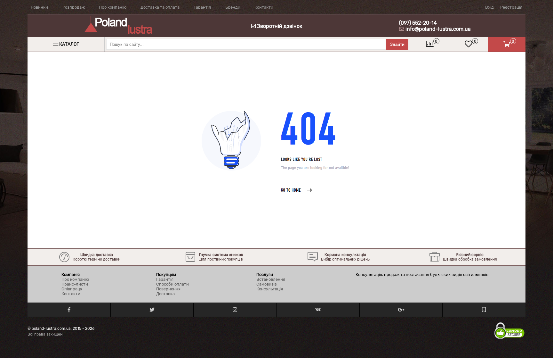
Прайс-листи (74, 284)
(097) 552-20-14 (418, 23)
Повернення (168, 289)
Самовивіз (266, 284)
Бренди (232, 7)
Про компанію (112, 7)
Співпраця (71, 289)
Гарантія (202, 7)
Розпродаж (73, 7)
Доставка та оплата (160, 7)
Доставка (165, 293)
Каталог (69, 44)
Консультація (269, 289)
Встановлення (270, 279)
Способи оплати (172, 284)
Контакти (263, 7)
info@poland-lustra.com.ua (438, 29)
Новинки (39, 7)
